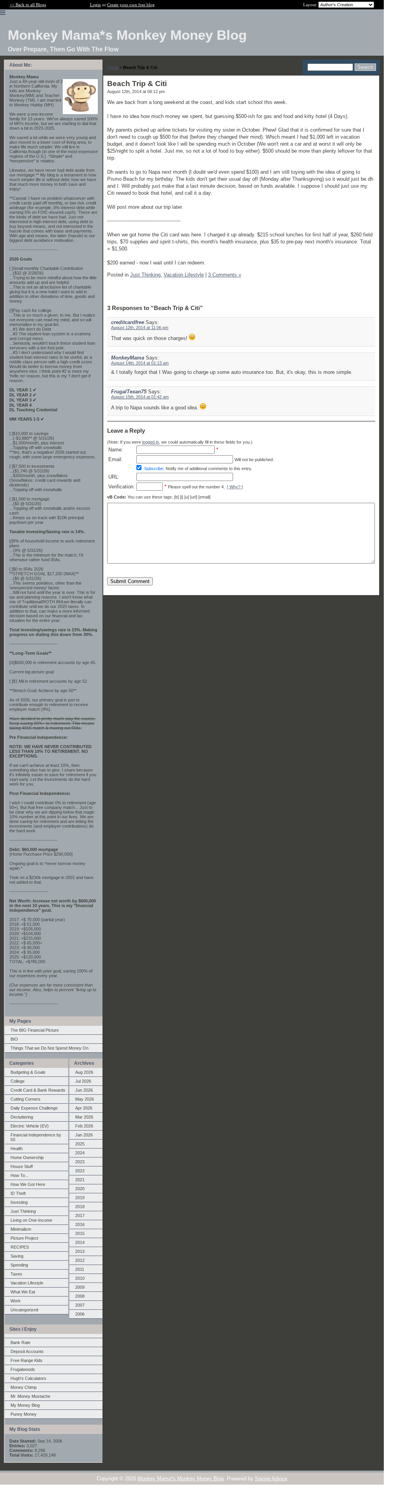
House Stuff (22, 1166)
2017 (80, 1215)
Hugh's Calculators (28, 1378)
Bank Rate (20, 1342)
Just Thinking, (146, 275)
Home (112, 67)
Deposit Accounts (27, 1351)
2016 (80, 1224)
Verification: (121, 487)
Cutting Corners (26, 1099)
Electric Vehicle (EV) (30, 1126)
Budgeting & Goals (28, 1072)
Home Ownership (27, 1157)
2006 (80, 1314)
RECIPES (20, 1247)
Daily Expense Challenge (34, 1108)
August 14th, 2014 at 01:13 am (140, 363)
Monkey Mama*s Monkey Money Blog (181, 1479)
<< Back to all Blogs (28, 4)
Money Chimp (24, 1387)
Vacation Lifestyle (27, 1283)
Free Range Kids (26, 1360)
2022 (80, 1170)
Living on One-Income (31, 1220)
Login (95, 4)
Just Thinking (23, 1211)
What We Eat (23, 1292)
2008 (80, 1296)
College (18, 1081)
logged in (150, 442)
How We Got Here (28, 1184)
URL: (114, 477)
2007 (80, 1305)
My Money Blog (25, 1405)
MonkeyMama (127, 358)
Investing (19, 1202)
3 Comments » (224, 275)
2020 (80, 1188)
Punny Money (24, 1414)
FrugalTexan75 (129, 392)
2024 (80, 1152)
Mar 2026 (84, 1117)
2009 (80, 1287)
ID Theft (18, 1193)
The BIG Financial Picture (35, 1030)
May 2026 (84, 1099)
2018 (80, 1206)
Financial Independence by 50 (36, 1137)
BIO (14, 1039)
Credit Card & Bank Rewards (38, 1090)
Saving (17, 1256)
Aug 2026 (84, 1072)
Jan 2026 (84, 1135)
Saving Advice (271, 1479)
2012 (80, 1260)
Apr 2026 (83, 1108)
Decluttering (22, 1117)
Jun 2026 (84, 1090)
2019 (80, 1197)
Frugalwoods (23, 1369)
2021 (80, 1179)
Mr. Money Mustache (30, 1396)
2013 (80, 1251)
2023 (80, 1161)
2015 (80, 1233)
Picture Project (24, 1238)
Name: (115, 450)
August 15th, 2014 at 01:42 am (140, 397)
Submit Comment (130, 581)
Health (17, 1148)
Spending (19, 1265)
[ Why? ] (235, 486)
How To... (19, 1175)
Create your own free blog (131, 4)
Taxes (16, 1274)
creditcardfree (127, 322)
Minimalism (21, 1229)
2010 (80, 1278)
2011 (79, 1269)
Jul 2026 (83, 1081)
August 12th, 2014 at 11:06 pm (139, 327)
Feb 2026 (84, 1126)
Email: (115, 459)
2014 (80, 1242)
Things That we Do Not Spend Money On (49, 1048)
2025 (80, 1144)
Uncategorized (24, 1309)
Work (16, 1300)
